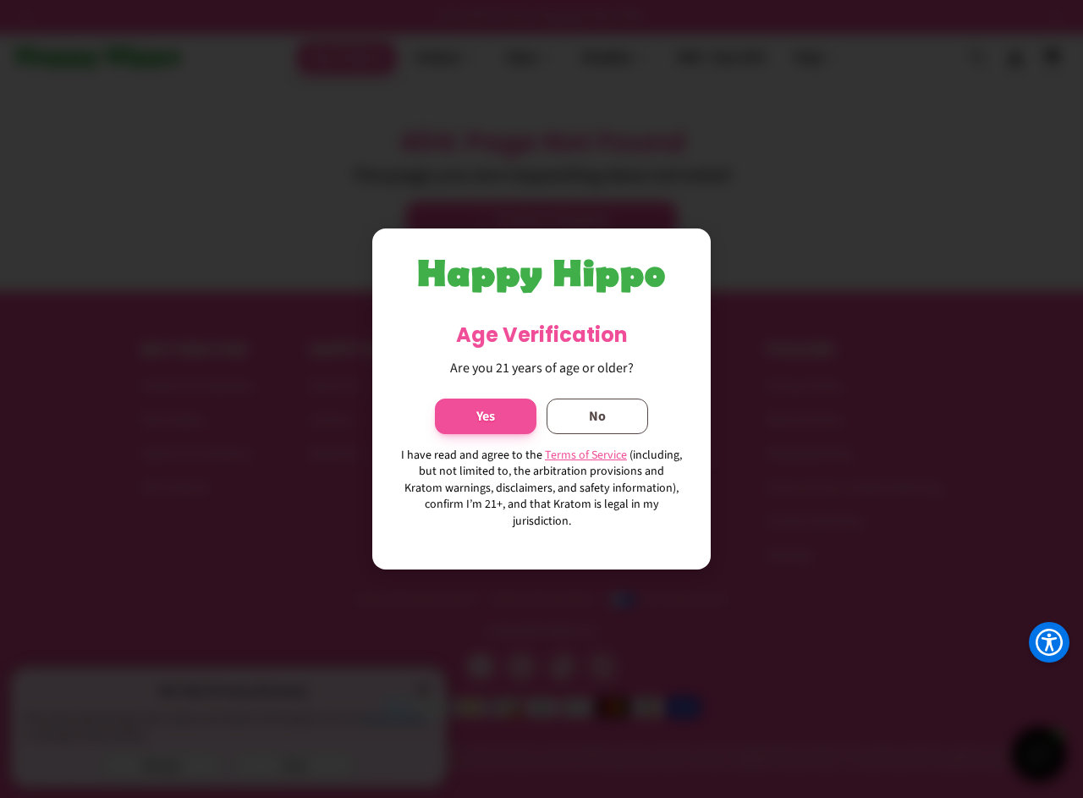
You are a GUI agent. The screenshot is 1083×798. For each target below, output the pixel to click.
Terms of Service (586, 455)
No (597, 416)
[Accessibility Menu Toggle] (1049, 642)
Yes (485, 416)
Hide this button (1036, 684)
